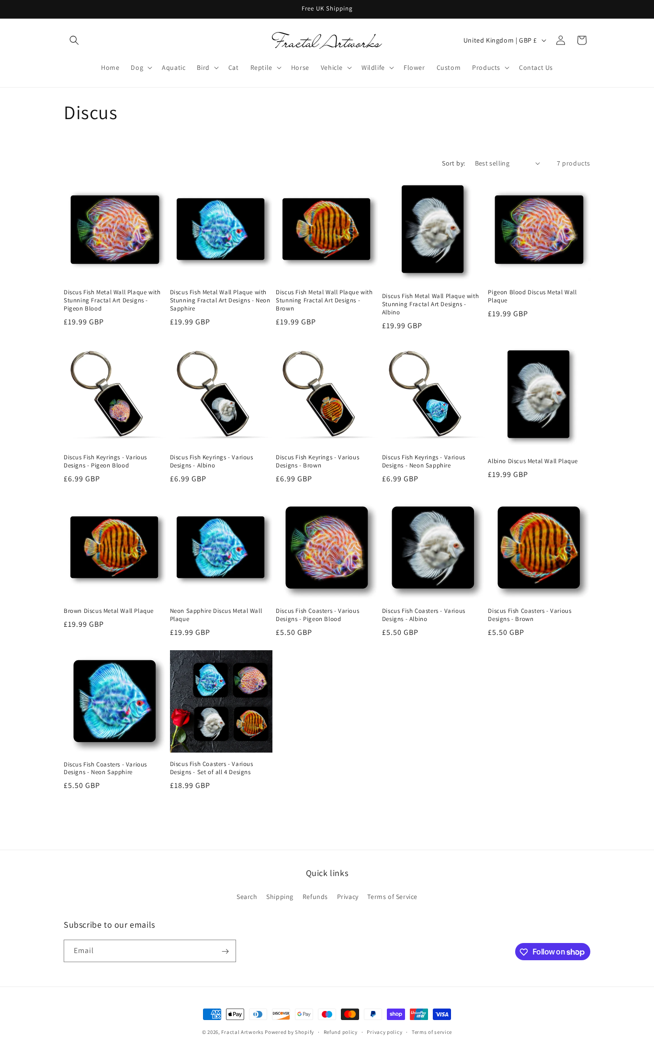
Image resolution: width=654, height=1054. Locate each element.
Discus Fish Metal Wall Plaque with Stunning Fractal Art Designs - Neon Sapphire (220, 300)
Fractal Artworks (242, 1032)
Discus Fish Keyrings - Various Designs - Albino (211, 461)
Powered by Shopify (289, 1032)
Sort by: (453, 163)
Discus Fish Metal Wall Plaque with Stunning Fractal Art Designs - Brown (324, 300)
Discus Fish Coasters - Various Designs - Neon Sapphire (105, 769)
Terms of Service (392, 896)
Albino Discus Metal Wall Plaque (533, 461)
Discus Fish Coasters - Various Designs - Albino (423, 615)
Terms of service (432, 1031)
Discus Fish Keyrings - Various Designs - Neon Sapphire (423, 461)
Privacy (348, 896)
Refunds (315, 896)
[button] (74, 40)
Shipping (279, 896)
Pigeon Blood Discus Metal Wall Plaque (532, 296)
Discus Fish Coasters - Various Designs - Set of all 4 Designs (211, 768)
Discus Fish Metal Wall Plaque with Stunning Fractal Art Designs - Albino (430, 304)
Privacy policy (384, 1031)
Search (247, 896)
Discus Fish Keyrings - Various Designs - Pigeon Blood (105, 461)
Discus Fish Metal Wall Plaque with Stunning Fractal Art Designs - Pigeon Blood (112, 300)
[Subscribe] (225, 951)
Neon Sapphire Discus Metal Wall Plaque (216, 615)
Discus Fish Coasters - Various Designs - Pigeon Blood (317, 615)
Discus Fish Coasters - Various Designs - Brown (529, 615)
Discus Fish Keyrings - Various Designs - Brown (317, 461)
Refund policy (341, 1031)
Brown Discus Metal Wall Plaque (109, 611)
